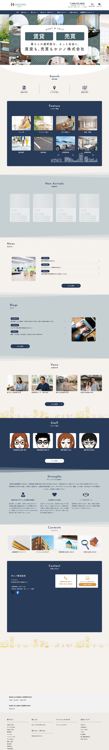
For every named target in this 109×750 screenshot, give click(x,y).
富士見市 (16, 700)
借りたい (24, 12)
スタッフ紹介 (84, 729)
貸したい (33, 12)
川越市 (10, 700)
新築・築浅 (10, 741)
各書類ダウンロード (86, 12)
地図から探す (85, 92)
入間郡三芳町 (23, 700)
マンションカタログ (61, 725)
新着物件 (9, 732)
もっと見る (71, 286)
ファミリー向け (11, 737)
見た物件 (92, 5)
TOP (17, 12)
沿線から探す (24, 92)
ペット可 (9, 734)
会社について (61, 12)
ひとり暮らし (10, 739)
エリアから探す (54, 92)
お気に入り (99, 5)
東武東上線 (12, 708)
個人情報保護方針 (85, 737)
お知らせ (83, 725)
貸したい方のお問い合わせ (39, 725)
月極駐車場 (10, 748)
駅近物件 (9, 744)
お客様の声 (83, 727)
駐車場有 (9, 746)
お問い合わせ (74, 12)
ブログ (82, 732)
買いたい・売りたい (47, 12)
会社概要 (83, 734)
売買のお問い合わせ (37, 736)
